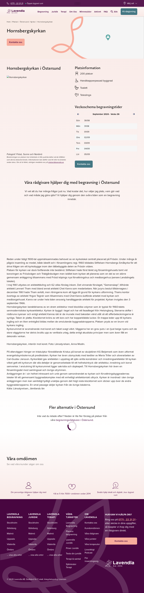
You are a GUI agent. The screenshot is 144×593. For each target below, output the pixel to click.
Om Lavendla (91, 515)
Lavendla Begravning (15, 515)
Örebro (10, 549)
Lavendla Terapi (53, 515)
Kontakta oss (15, 42)
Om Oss (73, 11)
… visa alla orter (14, 554)
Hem (9, 22)
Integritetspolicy (51, 579)
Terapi (64, 11)
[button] (108, 37)
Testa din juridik (73, 553)
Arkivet (97, 11)
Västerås (11, 544)
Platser (15, 22)
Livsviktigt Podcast (89, 551)
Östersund (24, 22)
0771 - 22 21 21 (17, 3)
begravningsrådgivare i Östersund (74, 420)
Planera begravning (71, 533)
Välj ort (130, 3)
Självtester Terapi (71, 566)
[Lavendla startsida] (16, 11)
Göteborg (11, 528)
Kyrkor (33, 22)
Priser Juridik (72, 548)
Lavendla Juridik (34, 515)
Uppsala (11, 538)
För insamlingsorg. (92, 559)
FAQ (106, 11)
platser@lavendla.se (56, 162)
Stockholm (12, 522)
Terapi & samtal (73, 558)
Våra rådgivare (92, 533)
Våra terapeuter (92, 544)
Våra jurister (90, 538)
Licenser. (63, 579)
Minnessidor (85, 11)
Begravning (43, 11)
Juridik (54, 11)
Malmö (10, 533)
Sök (116, 11)
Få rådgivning (129, 11)
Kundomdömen (92, 528)
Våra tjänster (72, 515)
